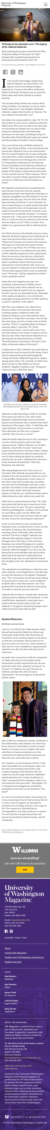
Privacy (17, 937)
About (8, 948)
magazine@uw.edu (20, 920)
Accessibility (9, 937)
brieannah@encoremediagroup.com (23, 1058)
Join (25, 869)
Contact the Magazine (16, 953)
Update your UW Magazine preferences (24, 957)
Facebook (7, 931)
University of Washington (25, 1117)
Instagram (12, 931)
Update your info (13, 962)
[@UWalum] (13, 72)
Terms (24, 937)
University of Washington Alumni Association (25, 850)
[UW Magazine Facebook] (5, 72)
